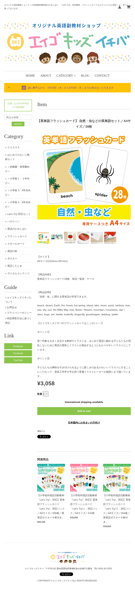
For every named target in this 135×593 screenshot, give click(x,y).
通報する (41, 431)
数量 (39, 394)
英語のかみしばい (17, 228)
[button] (66, 75)
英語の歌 (12, 251)
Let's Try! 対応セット (19, 214)
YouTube (18, 360)
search (18, 123)
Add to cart (84, 411)
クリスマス (13, 147)
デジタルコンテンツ (18, 273)
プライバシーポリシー (19, 312)
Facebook (18, 353)
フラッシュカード (17, 236)
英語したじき (14, 265)
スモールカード (16, 243)
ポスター (12, 258)
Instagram (18, 346)
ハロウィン (13, 221)
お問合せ (12, 307)
